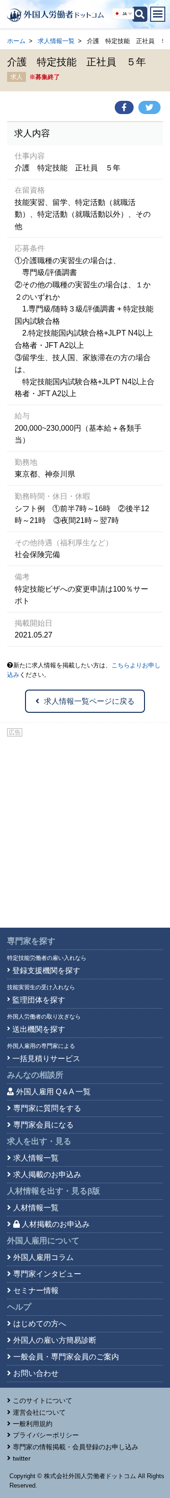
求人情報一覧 (56, 40)
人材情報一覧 (36, 1208)
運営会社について (39, 1412)
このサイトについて (42, 1400)
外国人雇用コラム (43, 1257)
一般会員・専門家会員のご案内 (66, 1357)
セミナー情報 (36, 1290)
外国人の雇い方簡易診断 (54, 1340)
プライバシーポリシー (46, 1435)
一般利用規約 (32, 1423)
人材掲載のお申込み (56, 1224)
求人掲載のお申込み (47, 1174)
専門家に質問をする (47, 1108)
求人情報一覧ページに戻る (89, 701)
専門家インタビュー (47, 1274)
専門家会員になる (43, 1125)
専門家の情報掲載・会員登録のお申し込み (75, 1447)
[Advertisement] (85, 828)
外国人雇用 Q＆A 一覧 (53, 1092)
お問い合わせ (36, 1373)
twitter (22, 1458)
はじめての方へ (39, 1324)
